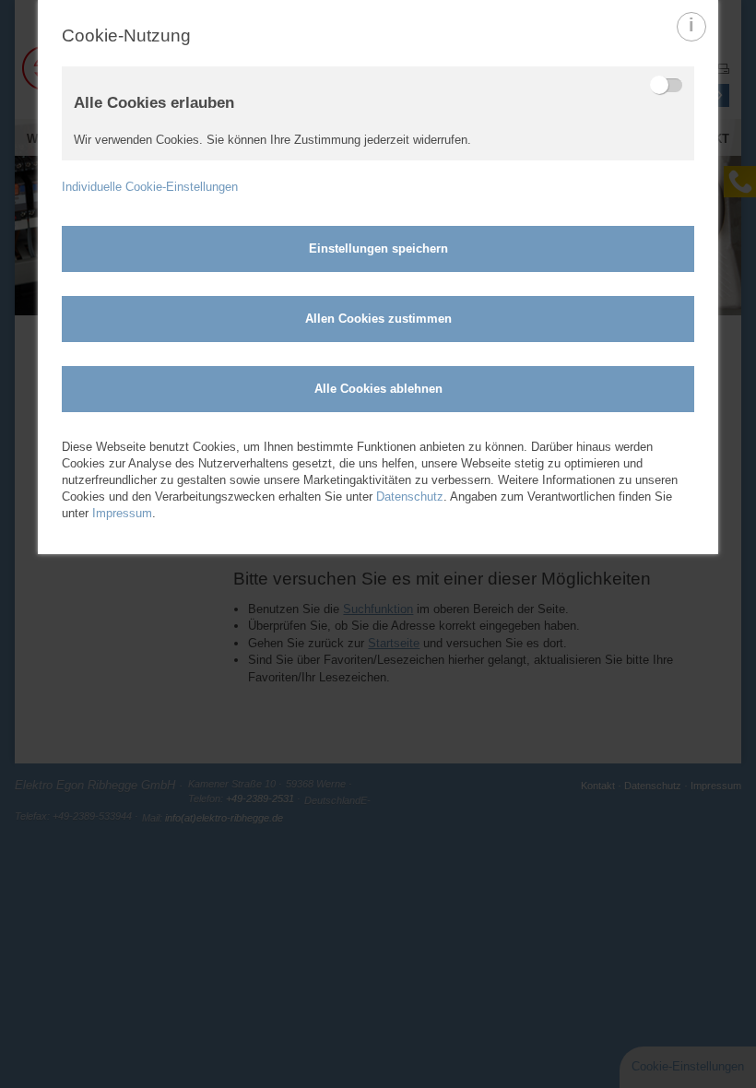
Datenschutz (409, 496)
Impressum (122, 513)
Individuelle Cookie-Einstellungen (150, 187)
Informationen (692, 40)
